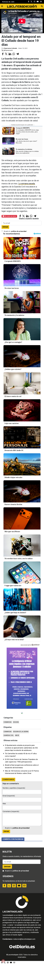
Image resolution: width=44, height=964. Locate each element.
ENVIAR (5, 227)
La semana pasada (26, 183)
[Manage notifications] (3, 960)
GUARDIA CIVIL (9, 735)
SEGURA (16, 722)
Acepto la (15, 231)
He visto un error (10, 216)
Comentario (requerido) (11, 811)
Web (4, 804)
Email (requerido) (9, 796)
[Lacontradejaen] (22, 6)
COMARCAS (8, 722)
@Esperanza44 (8, 50)
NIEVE (17, 735)
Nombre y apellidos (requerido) (14, 788)
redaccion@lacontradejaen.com (24, 939)
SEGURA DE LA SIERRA (20, 732)
